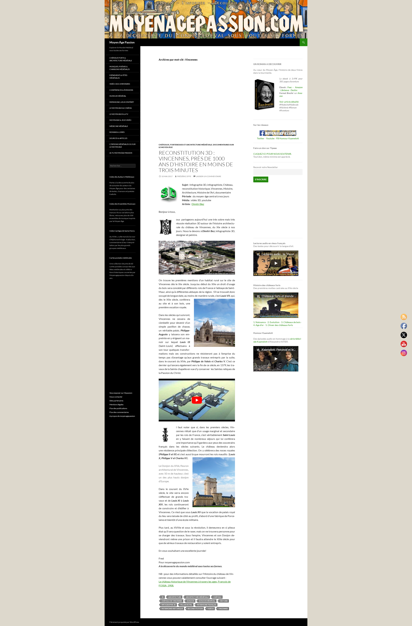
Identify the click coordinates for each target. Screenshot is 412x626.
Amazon (299, 87)
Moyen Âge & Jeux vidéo (120, 120)
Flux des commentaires (119, 412)
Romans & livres (117, 132)
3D (162, 597)
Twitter (260, 138)
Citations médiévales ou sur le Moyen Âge (122, 145)
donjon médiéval (207, 601)
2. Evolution (273, 322)
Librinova (285, 90)
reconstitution (195, 609)
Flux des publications (118, 408)
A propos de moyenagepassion (122, 416)
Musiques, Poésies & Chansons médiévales (119, 67)
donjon (190, 601)
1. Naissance (259, 322)
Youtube (270, 138)
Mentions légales (116, 404)
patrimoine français (206, 605)
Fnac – (291, 87)
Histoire (224, 601)
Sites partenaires (116, 400)
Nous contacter (115, 397)
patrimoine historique (172, 609)
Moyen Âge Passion (122, 42)
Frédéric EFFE (184, 176)
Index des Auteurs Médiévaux (121, 177)
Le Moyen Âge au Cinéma (120, 108)
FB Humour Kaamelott (287, 138)
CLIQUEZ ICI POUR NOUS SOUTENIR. (272, 153)
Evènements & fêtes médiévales (118, 76)
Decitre (294, 90)
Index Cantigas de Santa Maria (122, 231)
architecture (174, 597)
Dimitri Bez (198, 204)
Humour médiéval (117, 96)
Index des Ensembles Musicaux (122, 204)
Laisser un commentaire (208, 176)
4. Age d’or (258, 325)
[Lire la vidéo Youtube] (197, 400)
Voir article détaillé (289, 101)
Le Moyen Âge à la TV (118, 114)
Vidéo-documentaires (119, 84)
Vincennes (223, 609)
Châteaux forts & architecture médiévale (120, 59)
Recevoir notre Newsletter (265, 167)
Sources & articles (118, 138)
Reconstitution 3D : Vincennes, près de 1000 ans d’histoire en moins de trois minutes (196, 161)
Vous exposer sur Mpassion (120, 393)
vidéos (210, 609)
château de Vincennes (171, 601)
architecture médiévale (197, 597)
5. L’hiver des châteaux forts (279, 325)
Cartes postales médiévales (120, 258)
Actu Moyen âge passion (120, 153)
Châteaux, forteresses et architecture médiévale (185, 144)
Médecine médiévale (118, 126)
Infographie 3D (168, 605)
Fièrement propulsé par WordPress (124, 622)
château (217, 597)
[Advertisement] (194, 105)
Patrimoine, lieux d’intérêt (121, 102)
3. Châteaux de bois (290, 322)
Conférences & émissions (121, 90)
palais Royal (186, 605)
